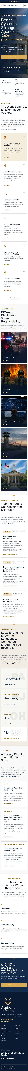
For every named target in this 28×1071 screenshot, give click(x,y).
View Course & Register (9, 554)
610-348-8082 (5, 1021)
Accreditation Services (6, 1031)
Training (3, 1038)
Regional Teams (4, 1043)
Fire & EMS (3, 1040)
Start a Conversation (8, 1058)
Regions (17, 1035)
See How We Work (13, 57)
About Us (17, 1028)
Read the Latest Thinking (10, 776)
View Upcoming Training (14, 1)
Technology (3, 1035)
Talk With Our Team (12, 985)
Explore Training (14, 62)
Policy (2, 1033)
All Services (3, 1028)
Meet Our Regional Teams (10, 664)
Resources (17, 1033)
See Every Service (14, 298)
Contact (16, 1038)
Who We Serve (18, 1031)
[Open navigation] (25, 5)
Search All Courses (8, 524)
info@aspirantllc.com (7, 1019)
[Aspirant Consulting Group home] (9, 5)
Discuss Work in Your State (10, 738)
